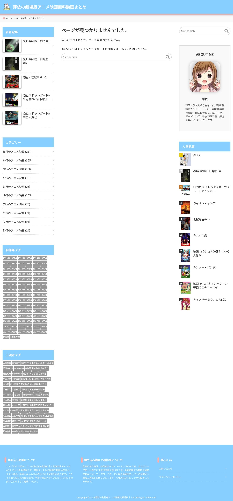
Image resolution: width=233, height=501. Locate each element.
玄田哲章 (38, 426)
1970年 (28, 289)
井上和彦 (49, 415)
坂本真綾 (14, 384)
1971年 (36, 289)
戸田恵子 (16, 363)
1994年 (28, 310)
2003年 (6, 321)
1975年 (21, 294)
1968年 (13, 289)
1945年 (28, 268)
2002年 (43, 315)
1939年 (28, 263)
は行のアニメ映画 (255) (17, 195)
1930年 (6, 258)
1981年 (21, 300)
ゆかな (22, 426)
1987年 (21, 305)
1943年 (13, 268)
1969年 (21, 289)
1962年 (13, 284)
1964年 (28, 284)
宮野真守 (42, 373)
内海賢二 (18, 394)
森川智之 (25, 420)
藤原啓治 (7, 405)
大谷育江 (16, 389)
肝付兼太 (29, 426)
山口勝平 (36, 378)
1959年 (36, 279)
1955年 (13, 279)
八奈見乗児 (24, 384)
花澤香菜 (25, 389)
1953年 (43, 273)
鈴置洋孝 (16, 420)
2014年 (43, 326)
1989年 (36, 305)
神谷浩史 (7, 378)
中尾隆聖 (7, 363)
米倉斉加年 (15, 336)
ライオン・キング (204, 203)
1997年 (6, 315)
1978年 (43, 294)
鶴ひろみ (27, 373)
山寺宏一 (42, 363)
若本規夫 (31, 415)
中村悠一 (49, 405)
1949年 (13, 273)
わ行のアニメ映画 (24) (16, 230)
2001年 (36, 315)
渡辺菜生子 (24, 431)
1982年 (28, 300)
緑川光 (6, 410)
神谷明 (28, 368)
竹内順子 (16, 399)
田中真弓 (34, 363)
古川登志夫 (45, 378)
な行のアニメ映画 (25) (16, 186)
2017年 (21, 331)
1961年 (6, 284)
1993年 (21, 310)
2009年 (6, 326)
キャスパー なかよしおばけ (210, 299)
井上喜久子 (43, 410)
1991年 (6, 310)
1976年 (28, 294)
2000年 (28, 315)
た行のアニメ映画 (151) (17, 178)
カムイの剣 (200, 235)
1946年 (36, 268)
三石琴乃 (16, 415)
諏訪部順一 (28, 394)
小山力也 (42, 384)
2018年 (28, 331)
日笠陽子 (34, 389)
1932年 (21, 258)
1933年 (28, 258)
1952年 (36, 273)
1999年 (21, 315)
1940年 (36, 263)
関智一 (41, 389)
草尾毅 (24, 399)
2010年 (13, 326)
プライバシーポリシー (170, 477)
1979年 (6, 300)
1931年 (13, 258)
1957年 (28, 279)
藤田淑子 (34, 405)
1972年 (43, 289)
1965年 (36, 284)
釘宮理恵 (7, 373)
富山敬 (46, 426)
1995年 (36, 310)
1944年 (21, 268)
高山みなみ (19, 368)
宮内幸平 (14, 410)
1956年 (21, 279)
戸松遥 (37, 394)
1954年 (6, 279)
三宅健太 (40, 415)
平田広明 (7, 389)
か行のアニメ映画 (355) (17, 160)
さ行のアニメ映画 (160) (17, 169)
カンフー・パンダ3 (205, 267)
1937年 (13, 263)
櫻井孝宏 (44, 368)
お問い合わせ (165, 468)
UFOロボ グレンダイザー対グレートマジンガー (211, 189)
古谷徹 (35, 373)
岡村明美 (34, 384)
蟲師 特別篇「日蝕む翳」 (208, 171)
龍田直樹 (7, 420)
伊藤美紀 (34, 420)
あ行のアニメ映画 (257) (17, 151)
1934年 (36, 258)
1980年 (13, 300)
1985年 (6, 305)
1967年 (6, 289)
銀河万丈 (7, 426)
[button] (168, 57)
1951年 (28, 273)
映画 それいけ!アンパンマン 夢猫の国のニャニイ (210, 285)
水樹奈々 (25, 405)
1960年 (43, 279)
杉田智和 (7, 431)
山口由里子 (41, 399)
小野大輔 (16, 378)
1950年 (21, 273)
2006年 (28, 321)
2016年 (13, 331)
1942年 (6, 268)
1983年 (36, 300)
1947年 (43, 268)
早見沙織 (34, 410)
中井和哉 (36, 368)
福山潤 (6, 384)
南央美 (15, 431)
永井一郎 (42, 420)
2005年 (21, 321)
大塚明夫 (44, 394)
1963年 (21, 284)
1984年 (43, 300)
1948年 (6, 273)
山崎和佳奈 (26, 378)
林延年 (6, 336)
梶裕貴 (50, 363)
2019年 (36, 331)
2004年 (13, 321)
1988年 (28, 305)
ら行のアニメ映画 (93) (16, 222)
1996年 (43, 310)
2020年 (43, 331)
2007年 (36, 321)
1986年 (13, 305)
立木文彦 (16, 405)
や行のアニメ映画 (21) (16, 213)
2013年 (36, 326)
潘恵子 (15, 426)
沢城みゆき (8, 368)
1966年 (43, 284)
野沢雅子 (25, 363)
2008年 (43, 321)
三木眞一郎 (8, 394)
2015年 (6, 331)
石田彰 (41, 405)
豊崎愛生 (34, 431)
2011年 (21, 326)
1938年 (21, 263)
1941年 (43, 263)
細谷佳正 (7, 415)
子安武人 (7, 399)
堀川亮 (24, 415)
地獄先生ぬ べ (201, 219)
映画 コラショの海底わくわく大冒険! (211, 253)
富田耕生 (31, 399)
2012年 (28, 326)
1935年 (43, 258)
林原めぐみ (17, 373)
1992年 (13, 310)
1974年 (13, 294)
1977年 (36, 294)
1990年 (43, 305)
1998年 (13, 315)
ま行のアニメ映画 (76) (16, 204)
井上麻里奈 (24, 410)
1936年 (6, 263)
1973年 (6, 294)
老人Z (196, 155)
